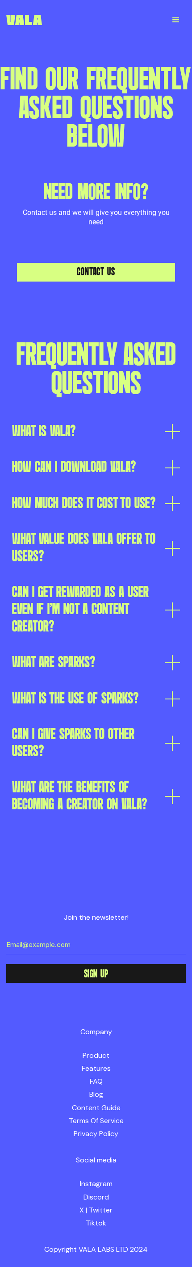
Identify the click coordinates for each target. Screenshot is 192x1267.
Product (96, 1055)
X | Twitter (96, 1210)
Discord (96, 1197)
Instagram (96, 1183)
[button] (176, 20)
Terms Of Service (96, 1120)
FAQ (96, 1081)
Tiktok (96, 1223)
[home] (24, 20)
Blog (96, 1094)
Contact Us (96, 272)
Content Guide (96, 1107)
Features (96, 1068)
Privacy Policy (96, 1133)
